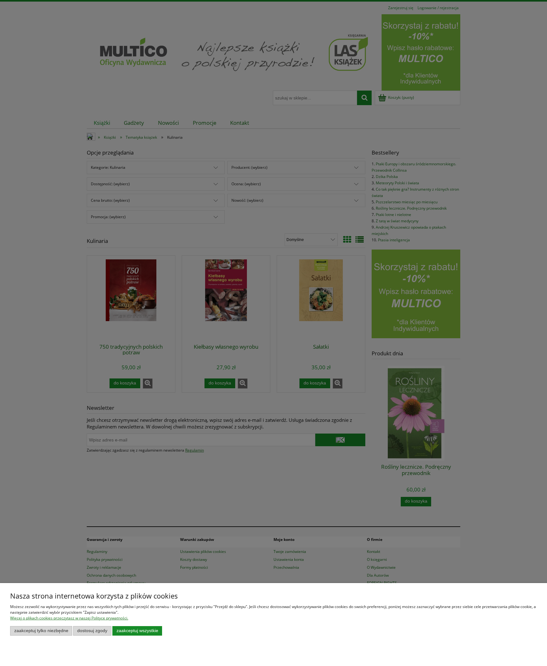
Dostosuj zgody (92, 630)
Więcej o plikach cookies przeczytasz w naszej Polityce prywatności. (69, 618)
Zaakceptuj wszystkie (137, 630)
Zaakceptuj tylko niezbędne (41, 630)
